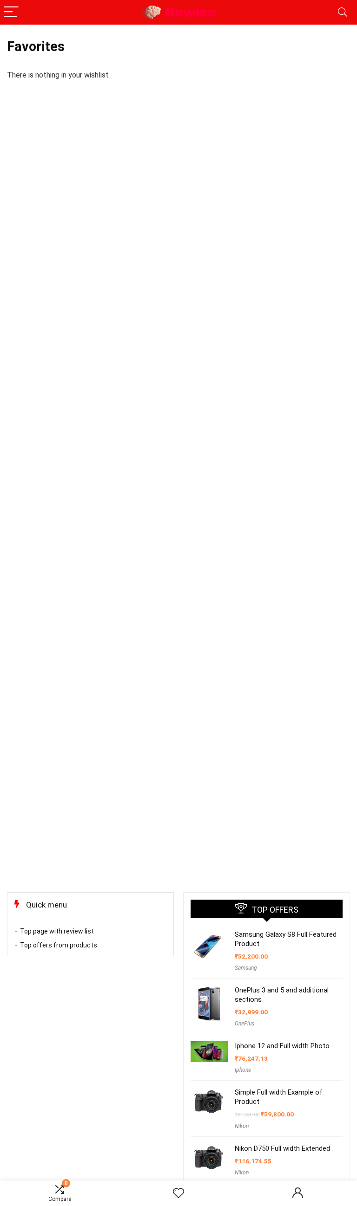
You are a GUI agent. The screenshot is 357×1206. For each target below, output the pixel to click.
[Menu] (11, 12)
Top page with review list (57, 931)
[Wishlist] (178, 1193)
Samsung (246, 968)
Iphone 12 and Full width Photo (282, 1046)
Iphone (243, 1070)
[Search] (342, 12)
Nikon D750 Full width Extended (282, 1148)
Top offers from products (58, 945)
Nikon (242, 1126)
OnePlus (244, 1023)
